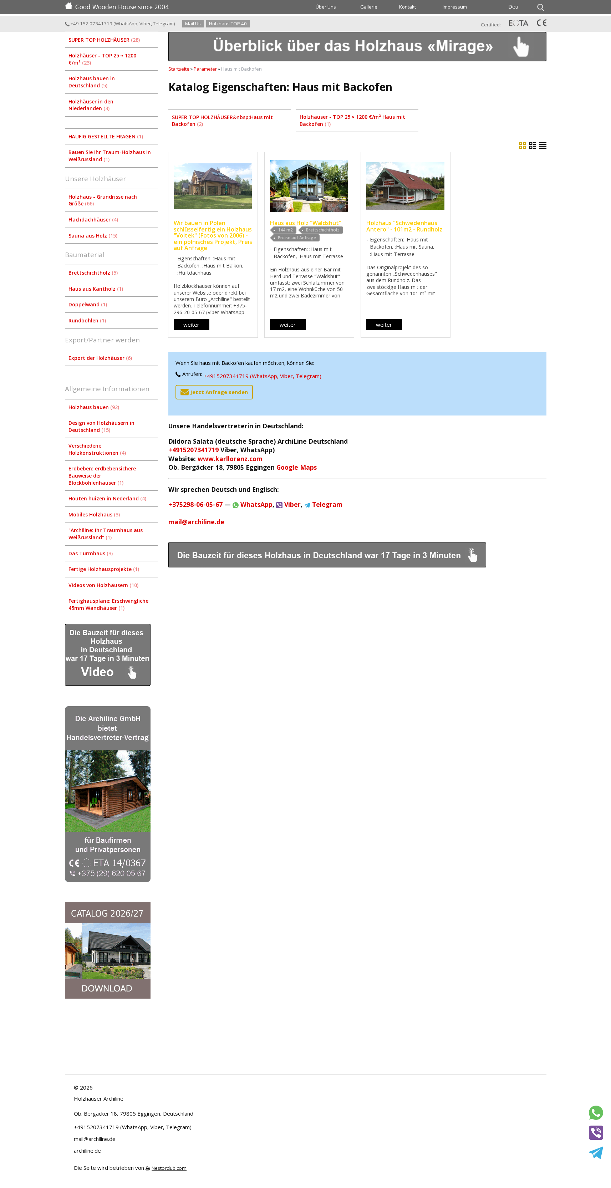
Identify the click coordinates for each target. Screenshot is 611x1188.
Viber (145, 23)
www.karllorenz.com (230, 458)
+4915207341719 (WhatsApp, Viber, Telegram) (262, 375)
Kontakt (407, 7)
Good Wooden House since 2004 (122, 6)
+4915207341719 (193, 449)
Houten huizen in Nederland (106, 498)
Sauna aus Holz (92, 235)
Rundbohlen (86, 320)
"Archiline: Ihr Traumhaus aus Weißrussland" (105, 534)
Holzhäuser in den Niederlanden (90, 105)
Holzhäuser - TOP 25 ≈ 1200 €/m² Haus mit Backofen (352, 120)
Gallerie (368, 7)
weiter (191, 324)
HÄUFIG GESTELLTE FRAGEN (105, 136)
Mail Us (193, 23)
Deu (513, 6)
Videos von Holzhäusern (102, 585)
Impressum (455, 7)
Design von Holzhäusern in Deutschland (101, 426)
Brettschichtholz (92, 272)
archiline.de (87, 1150)
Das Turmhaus (89, 553)
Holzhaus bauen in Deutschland (91, 82)
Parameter (205, 69)
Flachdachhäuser (92, 219)
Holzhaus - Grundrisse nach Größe (102, 200)
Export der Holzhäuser (99, 358)
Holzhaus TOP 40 (228, 23)
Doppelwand (87, 304)
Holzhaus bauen (93, 407)
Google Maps (296, 467)
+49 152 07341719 (91, 23)
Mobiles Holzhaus (93, 514)
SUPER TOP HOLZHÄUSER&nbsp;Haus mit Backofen (222, 121)
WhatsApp (126, 23)
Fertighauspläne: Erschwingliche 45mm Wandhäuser (108, 604)
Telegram (163, 23)
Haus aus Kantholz (95, 288)
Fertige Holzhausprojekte (103, 569)
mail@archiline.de (196, 521)
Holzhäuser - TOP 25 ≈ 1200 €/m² (102, 59)
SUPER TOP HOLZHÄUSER (103, 39)
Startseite (178, 69)
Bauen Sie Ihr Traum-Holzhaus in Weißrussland (109, 156)
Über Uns (326, 7)
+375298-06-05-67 (195, 504)
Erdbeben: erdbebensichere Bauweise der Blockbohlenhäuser (102, 475)
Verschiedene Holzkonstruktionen (96, 449)
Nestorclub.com (169, 1168)
